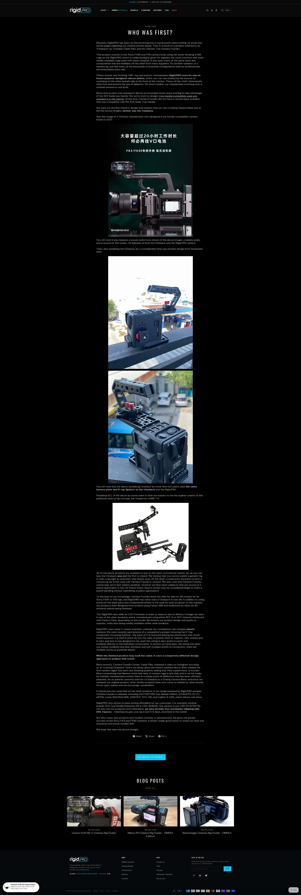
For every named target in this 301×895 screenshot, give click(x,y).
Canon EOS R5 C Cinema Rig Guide (94, 832)
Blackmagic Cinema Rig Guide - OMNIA (207, 832)
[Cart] (216, 10)
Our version (165, 706)
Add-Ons (125, 874)
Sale (174, 10)
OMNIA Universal (128, 862)
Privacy (95, 891)
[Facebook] (200, 875)
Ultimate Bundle (127, 866)
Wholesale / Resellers (165, 874)
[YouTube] (206, 875)
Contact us (161, 862)
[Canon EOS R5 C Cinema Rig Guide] (94, 811)
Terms (102, 891)
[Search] (207, 10)
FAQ (167, 10)
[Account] (212, 10)
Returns (108, 891)
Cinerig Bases (127, 870)
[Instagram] (194, 875)
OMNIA (119, 10)
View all (150, 788)
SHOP (104, 10)
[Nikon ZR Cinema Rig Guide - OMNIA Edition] (151, 811)
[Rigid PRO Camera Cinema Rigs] (80, 10)
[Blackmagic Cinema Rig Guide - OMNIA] (207, 811)
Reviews (158, 10)
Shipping (115, 891)
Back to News (152, 757)
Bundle (134, 10)
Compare (145, 10)
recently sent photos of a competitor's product (143, 632)
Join (228, 868)
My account (161, 879)
